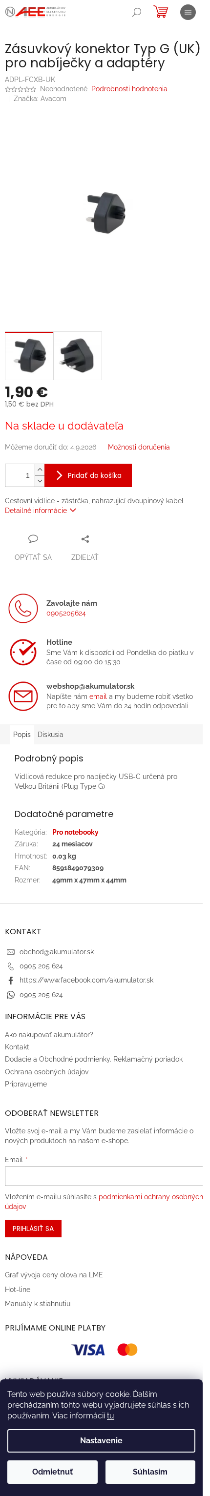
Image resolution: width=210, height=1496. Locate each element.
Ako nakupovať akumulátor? (49, 1035)
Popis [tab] (22, 734)
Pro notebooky (75, 832)
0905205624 (66, 613)
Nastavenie (101, 1440)
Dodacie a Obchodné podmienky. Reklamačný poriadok (94, 1059)
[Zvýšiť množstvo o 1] (39, 469)
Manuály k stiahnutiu (37, 1304)
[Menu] (188, 12)
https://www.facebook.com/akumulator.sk (86, 980)
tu (110, 1415)
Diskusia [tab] (50, 734)
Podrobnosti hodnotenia (129, 89)
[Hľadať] (137, 12)
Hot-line (17, 1289)
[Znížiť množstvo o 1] (39, 481)
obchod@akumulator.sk (57, 952)
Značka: (40, 98)
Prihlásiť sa (33, 1228)
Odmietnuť (52, 1471)
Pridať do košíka (95, 475)
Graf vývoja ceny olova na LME (54, 1275)
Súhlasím (150, 1471)
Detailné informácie (36, 510)
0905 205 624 (41, 966)
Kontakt (17, 1047)
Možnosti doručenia (139, 447)
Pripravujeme (26, 1084)
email (98, 696)
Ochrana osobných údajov (46, 1072)
